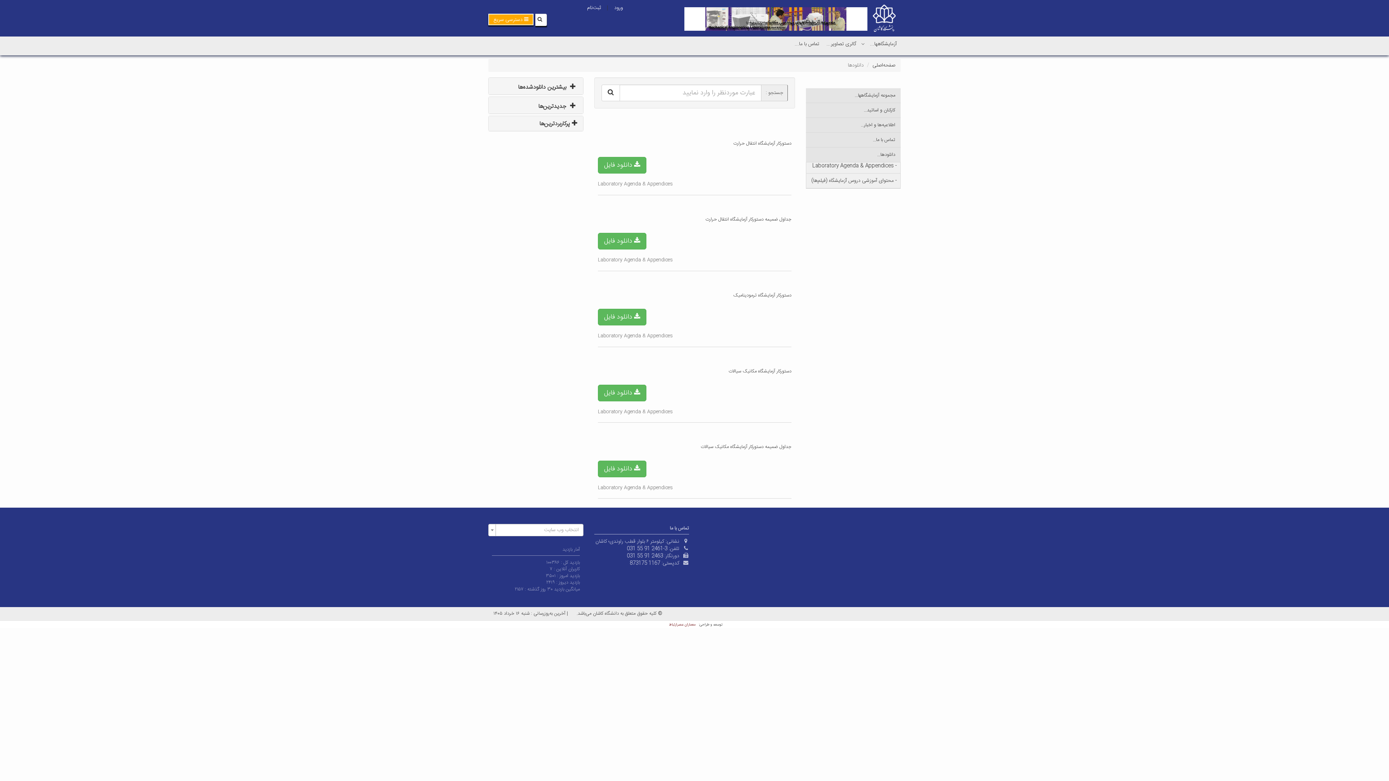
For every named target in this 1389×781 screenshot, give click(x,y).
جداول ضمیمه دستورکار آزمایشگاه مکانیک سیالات (746, 447)
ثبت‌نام (594, 8)
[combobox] (535, 530)
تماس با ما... (807, 44)
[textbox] (538, 530)
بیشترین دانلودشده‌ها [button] (543, 87)
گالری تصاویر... (841, 44)
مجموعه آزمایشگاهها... (875, 95)
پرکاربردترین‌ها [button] (556, 124)
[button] (511, 19)
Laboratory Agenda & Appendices (635, 184)
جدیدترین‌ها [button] (553, 106)
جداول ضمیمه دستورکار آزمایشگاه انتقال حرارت (748, 219)
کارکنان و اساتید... (879, 110)
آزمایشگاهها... (883, 44)
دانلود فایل (619, 165)
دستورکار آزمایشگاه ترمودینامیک (762, 295)
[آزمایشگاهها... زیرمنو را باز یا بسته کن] (863, 43)
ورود (618, 8)
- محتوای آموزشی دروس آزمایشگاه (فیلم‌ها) (854, 180)
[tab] (536, 86)
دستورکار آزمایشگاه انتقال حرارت (762, 144)
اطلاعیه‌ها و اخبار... (878, 125)
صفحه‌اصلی (883, 65)
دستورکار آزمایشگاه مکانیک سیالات (760, 371)
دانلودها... (886, 155)
